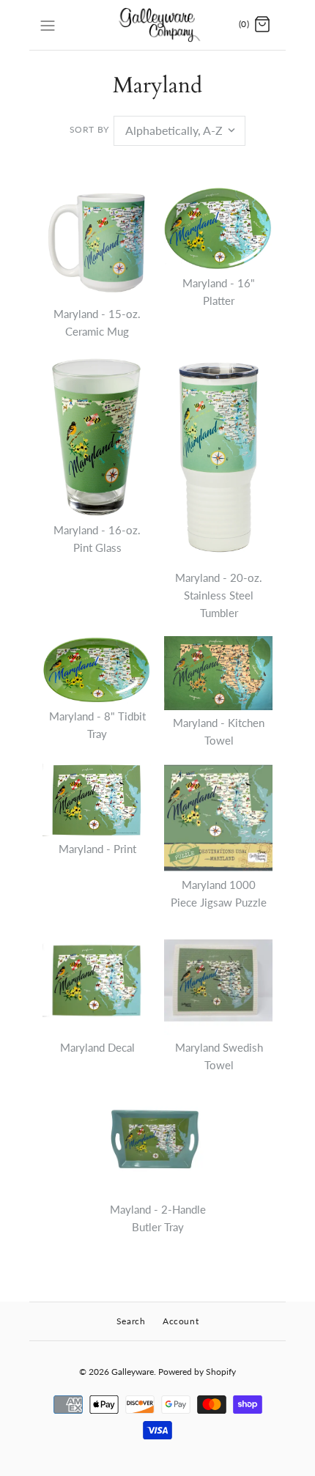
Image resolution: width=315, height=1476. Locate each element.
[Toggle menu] (47, 24)
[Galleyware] (157, 25)
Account (181, 1321)
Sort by (89, 129)
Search (131, 1321)
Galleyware (132, 1371)
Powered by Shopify (197, 1371)
